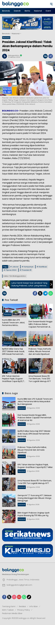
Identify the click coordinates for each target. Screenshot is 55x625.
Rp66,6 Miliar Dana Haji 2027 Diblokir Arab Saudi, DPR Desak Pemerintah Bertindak (13, 352)
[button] (51, 4)
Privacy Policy (23, 610)
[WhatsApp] (50, 293)
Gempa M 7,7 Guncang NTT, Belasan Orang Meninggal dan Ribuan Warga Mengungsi (35, 498)
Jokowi (15, 266)
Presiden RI (26, 270)
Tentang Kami (8, 606)
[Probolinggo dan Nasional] (15, 4)
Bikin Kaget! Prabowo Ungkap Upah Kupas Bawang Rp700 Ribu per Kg (34, 514)
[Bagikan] (50, 56)
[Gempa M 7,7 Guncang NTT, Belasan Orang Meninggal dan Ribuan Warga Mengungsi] (8, 500)
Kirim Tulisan (8, 610)
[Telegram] (45, 293)
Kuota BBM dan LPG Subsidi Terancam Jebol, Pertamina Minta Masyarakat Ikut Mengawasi (13, 323)
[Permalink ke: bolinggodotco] (5, 56)
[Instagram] (14, 597)
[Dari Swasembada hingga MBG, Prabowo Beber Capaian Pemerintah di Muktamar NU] (41, 311)
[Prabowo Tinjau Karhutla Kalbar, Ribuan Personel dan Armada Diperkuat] (41, 338)
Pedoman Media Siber (12, 613)
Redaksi (22, 606)
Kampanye (28, 266)
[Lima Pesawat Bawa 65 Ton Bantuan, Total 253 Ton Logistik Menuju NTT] (41, 365)
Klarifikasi (43, 266)
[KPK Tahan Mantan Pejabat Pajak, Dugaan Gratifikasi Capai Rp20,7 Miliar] (14, 365)
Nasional (6, 37)
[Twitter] (40, 293)
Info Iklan (34, 606)
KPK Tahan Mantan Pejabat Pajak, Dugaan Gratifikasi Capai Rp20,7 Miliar (13, 379)
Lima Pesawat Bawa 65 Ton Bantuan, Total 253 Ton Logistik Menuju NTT (40, 379)
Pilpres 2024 (11, 270)
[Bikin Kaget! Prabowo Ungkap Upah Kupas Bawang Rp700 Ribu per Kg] (8, 516)
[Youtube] (19, 597)
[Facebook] (35, 293)
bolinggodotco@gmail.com (19, 585)
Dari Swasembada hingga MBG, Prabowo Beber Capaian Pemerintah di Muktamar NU (40, 324)
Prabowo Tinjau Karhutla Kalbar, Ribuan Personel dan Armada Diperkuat (40, 351)
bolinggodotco (13, 55)
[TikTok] (29, 597)
